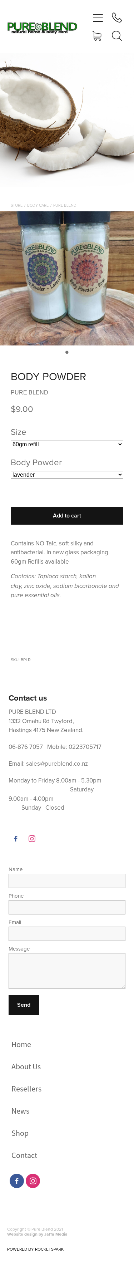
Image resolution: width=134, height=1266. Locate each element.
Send (23, 1005)
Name (16, 869)
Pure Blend (64, 205)
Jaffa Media (56, 1234)
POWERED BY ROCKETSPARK (35, 1249)
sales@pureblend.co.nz (57, 763)
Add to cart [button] (67, 515)
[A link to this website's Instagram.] (32, 838)
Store (17, 205)
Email (15, 922)
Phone (16, 895)
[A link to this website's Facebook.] (16, 838)
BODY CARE (38, 205)
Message (19, 948)
